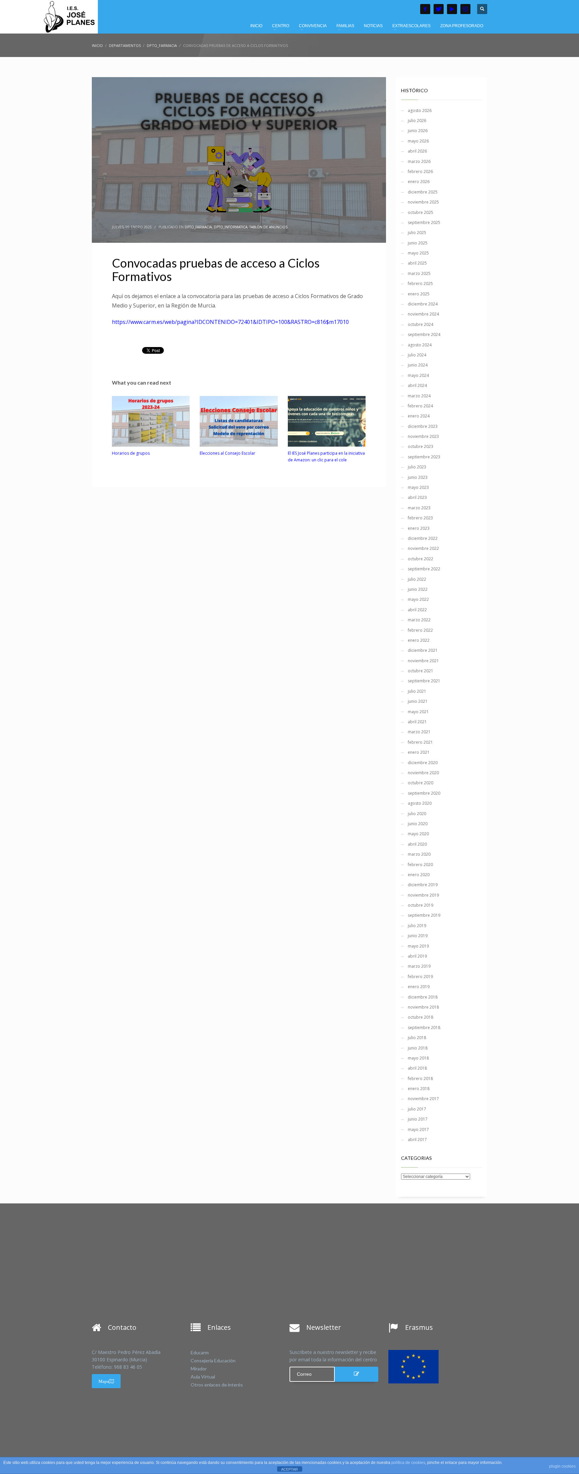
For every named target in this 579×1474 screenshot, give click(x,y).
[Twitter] (439, 9)
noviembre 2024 (423, 314)
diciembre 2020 (423, 763)
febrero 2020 (420, 864)
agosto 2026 (420, 110)
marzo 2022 (419, 620)
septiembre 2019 (424, 915)
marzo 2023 (419, 508)
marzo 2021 (419, 732)
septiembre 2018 (424, 1027)
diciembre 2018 (423, 997)
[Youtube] (452, 9)
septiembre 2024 (424, 334)
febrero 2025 (420, 283)
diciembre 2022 (423, 538)
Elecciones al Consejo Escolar (227, 453)
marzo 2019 (419, 966)
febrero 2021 (420, 742)
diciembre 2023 (423, 426)
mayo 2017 (418, 1129)
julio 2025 (417, 232)
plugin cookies (562, 1466)
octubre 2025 (420, 212)
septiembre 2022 (424, 569)
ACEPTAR (289, 1469)
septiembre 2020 (424, 793)
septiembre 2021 (424, 681)
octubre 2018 (420, 1017)
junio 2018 (418, 1048)
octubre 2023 (420, 446)
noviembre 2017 (423, 1098)
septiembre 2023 (424, 457)
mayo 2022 (418, 599)
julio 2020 (417, 813)
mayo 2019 (418, 946)
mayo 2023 (418, 487)
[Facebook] (425, 9)
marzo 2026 (419, 161)
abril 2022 (417, 610)
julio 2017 (417, 1109)
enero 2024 (419, 416)
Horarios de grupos (131, 453)
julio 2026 (417, 120)
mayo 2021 (418, 712)
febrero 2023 (420, 518)
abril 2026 (417, 151)
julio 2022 (417, 579)
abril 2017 (417, 1139)
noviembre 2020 (423, 773)
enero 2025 (419, 294)
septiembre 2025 (424, 222)
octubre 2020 (420, 783)
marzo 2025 (419, 273)
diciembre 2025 (423, 192)
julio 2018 (417, 1037)
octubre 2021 (420, 671)
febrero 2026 (420, 171)
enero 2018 (419, 1088)
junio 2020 (418, 824)
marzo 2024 (419, 396)
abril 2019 (417, 956)
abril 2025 (417, 263)
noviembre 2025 (423, 202)
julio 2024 (417, 355)
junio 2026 (418, 130)
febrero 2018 (420, 1078)
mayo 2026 (418, 141)
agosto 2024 (420, 345)
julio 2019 (417, 925)
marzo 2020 (419, 854)
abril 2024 (417, 385)
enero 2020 (419, 874)
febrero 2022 (420, 630)
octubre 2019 (420, 905)
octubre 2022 (420, 559)
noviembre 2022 (423, 548)
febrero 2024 (420, 406)
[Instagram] (465, 9)
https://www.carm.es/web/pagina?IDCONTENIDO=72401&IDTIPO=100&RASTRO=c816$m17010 (230, 322)
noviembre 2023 (423, 436)
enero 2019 (419, 986)
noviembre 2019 (423, 895)
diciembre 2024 (423, 304)
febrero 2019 (420, 976)
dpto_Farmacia (198, 227)
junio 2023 (418, 477)
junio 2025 (418, 243)
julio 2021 (417, 691)
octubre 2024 (420, 324)
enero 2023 (419, 528)
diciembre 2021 (423, 650)
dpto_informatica (230, 227)
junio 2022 (418, 589)
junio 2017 (418, 1119)
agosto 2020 (420, 803)
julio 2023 (417, 467)
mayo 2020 (418, 834)
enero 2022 (419, 640)
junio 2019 (418, 936)
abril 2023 (417, 497)
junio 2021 (418, 701)
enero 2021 (419, 752)
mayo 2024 (418, 375)
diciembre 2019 (423, 885)
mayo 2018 (418, 1058)
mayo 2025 (418, 253)
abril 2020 (417, 844)
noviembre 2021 (423, 661)
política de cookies (408, 1462)
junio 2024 (418, 365)
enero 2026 (419, 181)
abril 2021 (417, 722)
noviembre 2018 (423, 1007)
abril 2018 (417, 1068)
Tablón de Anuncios (268, 227)
